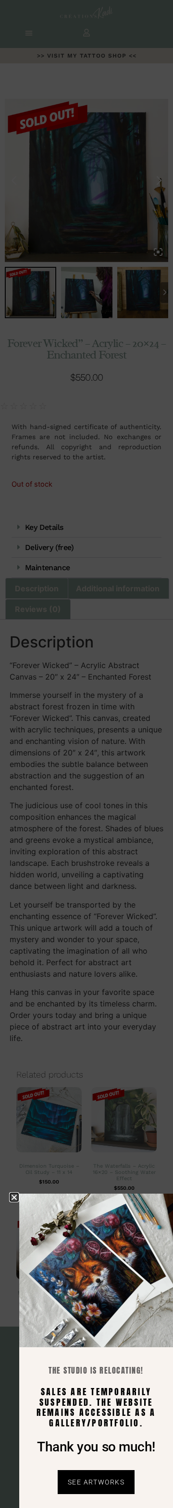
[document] (86, 754)
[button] (14, 1197)
